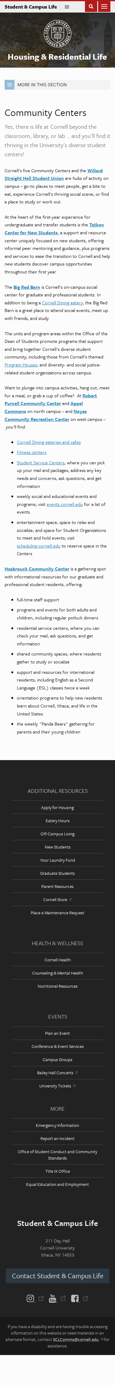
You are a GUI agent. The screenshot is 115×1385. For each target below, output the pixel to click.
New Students (58, 847)
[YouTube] (57, 1297)
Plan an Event (57, 1033)
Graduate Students (57, 873)
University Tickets (55, 1085)
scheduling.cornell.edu (38, 545)
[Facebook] (79, 1297)
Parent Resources (57, 886)
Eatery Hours (58, 820)
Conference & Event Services (58, 1046)
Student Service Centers (40, 462)
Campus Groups (57, 1059)
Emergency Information (57, 1125)
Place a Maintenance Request (57, 912)
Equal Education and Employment (57, 1184)
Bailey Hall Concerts (55, 1072)
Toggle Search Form (91, 6)
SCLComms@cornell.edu (76, 1339)
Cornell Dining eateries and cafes (49, 442)
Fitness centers (31, 452)
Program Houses (21, 364)
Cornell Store (55, 899)
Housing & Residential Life (57, 56)
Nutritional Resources (58, 986)
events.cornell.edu (65, 504)
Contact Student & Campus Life (57, 1276)
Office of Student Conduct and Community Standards (57, 1154)
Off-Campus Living (57, 833)
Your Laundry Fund (57, 860)
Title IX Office (57, 1171)
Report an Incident (57, 1138)
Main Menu (104, 6)
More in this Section (42, 84)
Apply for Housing (57, 807)
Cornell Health (57, 959)
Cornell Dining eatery (62, 302)
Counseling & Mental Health (57, 973)
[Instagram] (37, 1297)
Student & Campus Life (33, 6)
